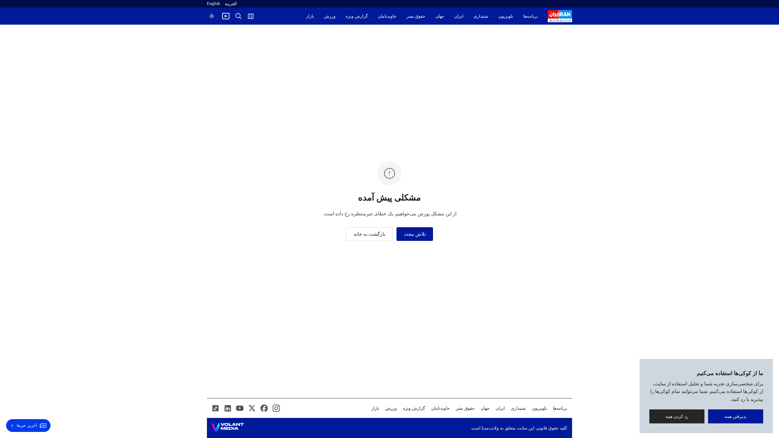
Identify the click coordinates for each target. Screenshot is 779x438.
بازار (310, 16)
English (213, 3)
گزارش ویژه (357, 16)
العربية (231, 4)
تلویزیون (505, 16)
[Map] (251, 16)
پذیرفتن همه (736, 416)
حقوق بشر (416, 16)
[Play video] (225, 16)
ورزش (330, 16)
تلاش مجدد (415, 234)
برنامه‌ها (530, 16)
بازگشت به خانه (369, 234)
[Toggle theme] (212, 16)
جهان (439, 16)
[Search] (238, 16)
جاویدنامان (387, 16)
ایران (458, 16)
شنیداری (480, 16)
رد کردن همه (676, 416)
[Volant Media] (228, 428)
